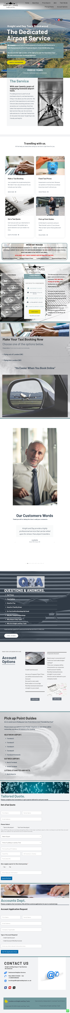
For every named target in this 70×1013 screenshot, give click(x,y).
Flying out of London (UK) (13, 354)
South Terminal (12, 766)
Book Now (35, 3)
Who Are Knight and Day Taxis (16, 623)
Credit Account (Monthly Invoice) (12, 941)
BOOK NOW (34, 311)
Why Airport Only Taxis (14, 619)
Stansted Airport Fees (59, 258)
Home (27, 3)
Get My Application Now (9, 952)
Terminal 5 (10, 750)
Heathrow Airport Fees (10, 258)
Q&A (55, 3)
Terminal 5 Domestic (13, 755)
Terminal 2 (10, 738)
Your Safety (11, 599)
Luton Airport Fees (43, 258)
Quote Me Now (6, 878)
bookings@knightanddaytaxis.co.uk (20, 980)
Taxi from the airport (23, 827)
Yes (4, 867)
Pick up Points (49, 7)
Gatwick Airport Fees (26, 258)
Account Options (62, 7)
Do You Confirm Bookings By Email (18, 611)
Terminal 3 (10, 742)
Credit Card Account (9, 937)
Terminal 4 (10, 746)
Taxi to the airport (8, 827)
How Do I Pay (11, 603)
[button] (35, 354)
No (10, 867)
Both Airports (11, 774)
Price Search (46, 3)
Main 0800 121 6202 (14, 976)
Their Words (63, 3)
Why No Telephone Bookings (16, 615)
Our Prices (10, 595)
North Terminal (12, 762)
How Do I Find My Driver (14, 607)
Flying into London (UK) (12, 360)
